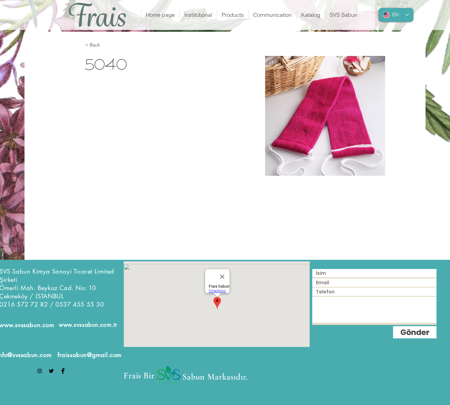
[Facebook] (63, 371)
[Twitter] (51, 371)
